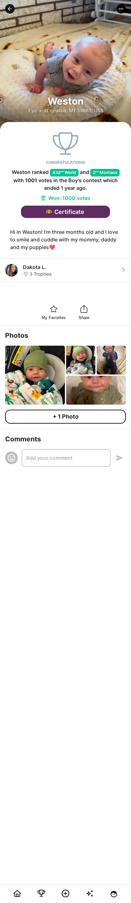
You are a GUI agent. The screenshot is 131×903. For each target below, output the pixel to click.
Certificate (69, 211)
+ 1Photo (66, 416)
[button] (10, 9)
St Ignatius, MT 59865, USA (73, 110)
